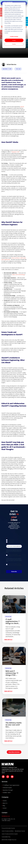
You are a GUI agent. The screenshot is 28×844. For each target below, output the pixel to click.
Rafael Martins (11, 64)
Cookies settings (14, 36)
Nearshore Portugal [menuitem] (8, 790)
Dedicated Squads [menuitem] (7, 787)
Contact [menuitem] (5, 808)
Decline (14, 44)
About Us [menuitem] (5, 803)
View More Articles (14, 752)
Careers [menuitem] (5, 800)
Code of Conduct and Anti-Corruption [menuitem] (10, 834)
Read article (8, 639)
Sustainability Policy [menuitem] (6, 836)
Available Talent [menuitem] (6, 792)
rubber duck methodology (18, 274)
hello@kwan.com (6, 816)
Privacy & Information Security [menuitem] (8, 828)
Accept (14, 40)
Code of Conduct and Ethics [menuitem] (8, 831)
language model (15, 151)
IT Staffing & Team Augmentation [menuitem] (11, 785)
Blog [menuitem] (4, 805)
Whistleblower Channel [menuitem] (20, 831)
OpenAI (22, 106)
